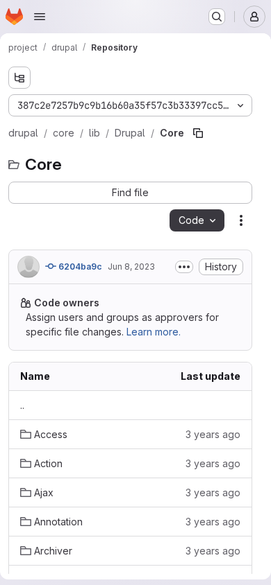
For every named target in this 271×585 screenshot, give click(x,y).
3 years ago (213, 434)
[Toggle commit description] (184, 267)
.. (22, 405)
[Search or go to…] (216, 16)
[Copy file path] (198, 133)
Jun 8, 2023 (131, 266)
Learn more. (153, 332)
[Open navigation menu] (39, 17)
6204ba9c (79, 266)
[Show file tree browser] (19, 78)
